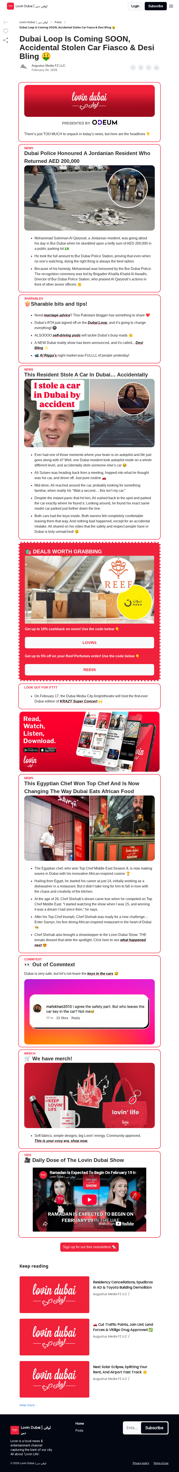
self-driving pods (67, 335)
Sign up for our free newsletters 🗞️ (89, 1247)
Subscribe (155, 6)
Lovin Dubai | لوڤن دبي (33, 22)
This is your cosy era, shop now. (61, 1141)
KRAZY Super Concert (78, 701)
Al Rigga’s (49, 355)
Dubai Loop (97, 322)
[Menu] (171, 5)
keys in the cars (100, 973)
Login (135, 6)
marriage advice (57, 315)
